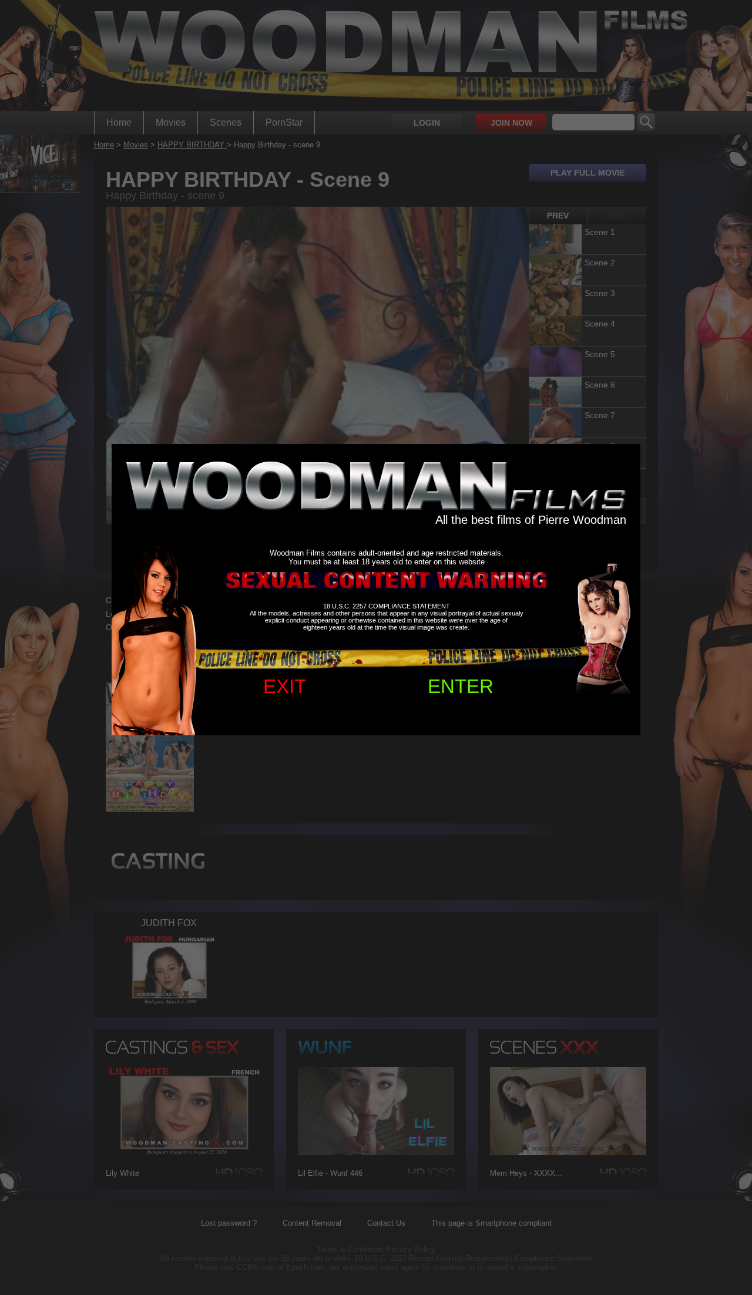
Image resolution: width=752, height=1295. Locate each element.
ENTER (461, 686)
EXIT (284, 686)
